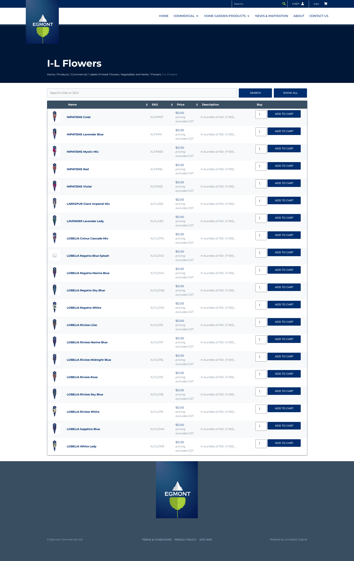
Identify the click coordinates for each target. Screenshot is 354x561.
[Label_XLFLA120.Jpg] (54, 208)
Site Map (205, 539)
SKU (155, 104)
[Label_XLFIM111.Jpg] (54, 138)
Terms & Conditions (157, 539)
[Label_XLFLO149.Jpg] (54, 311)
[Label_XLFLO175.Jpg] (54, 242)
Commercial (79, 74)
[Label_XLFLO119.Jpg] (54, 416)
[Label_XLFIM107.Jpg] (54, 121)
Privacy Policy (186, 539)
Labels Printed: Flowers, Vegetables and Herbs (119, 74)
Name (72, 104)
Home (51, 74)
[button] (186, 16)
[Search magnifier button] (284, 4)
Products (63, 74)
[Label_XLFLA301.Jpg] (54, 225)
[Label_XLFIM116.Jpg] (54, 173)
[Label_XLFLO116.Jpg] (54, 364)
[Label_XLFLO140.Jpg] (54, 433)
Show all (290, 92)
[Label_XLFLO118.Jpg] (54, 398)
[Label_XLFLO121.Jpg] (54, 381)
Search (255, 92)
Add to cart (284, 113)
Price (180, 104)
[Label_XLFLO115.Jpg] (54, 329)
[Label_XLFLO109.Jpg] (54, 450)
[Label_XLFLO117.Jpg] (54, 346)
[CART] (320, 4)
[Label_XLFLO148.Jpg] (54, 294)
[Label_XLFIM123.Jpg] (54, 190)
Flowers (156, 74)
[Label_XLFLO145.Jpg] (54, 277)
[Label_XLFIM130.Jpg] (54, 155)
